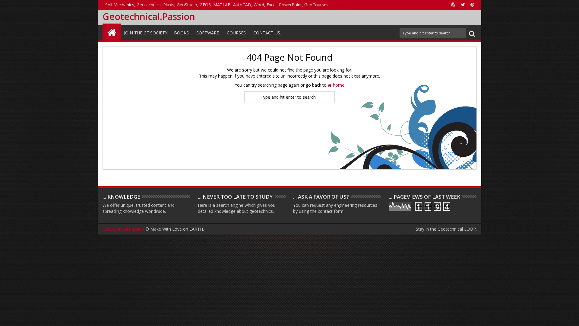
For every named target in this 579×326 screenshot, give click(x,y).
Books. (182, 33)
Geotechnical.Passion (149, 16)
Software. (208, 33)
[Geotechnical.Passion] (112, 32)
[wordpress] (453, 5)
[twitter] (463, 5)
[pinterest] (472, 5)
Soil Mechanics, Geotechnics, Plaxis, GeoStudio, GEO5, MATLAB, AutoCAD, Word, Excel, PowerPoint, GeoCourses (216, 5)
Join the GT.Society (145, 33)
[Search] (472, 33)
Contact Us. (267, 33)
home (338, 85)
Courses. (237, 33)
